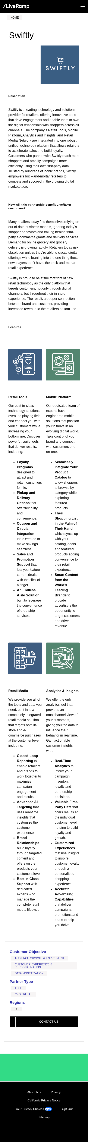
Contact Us (48, 1021)
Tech (18, 988)
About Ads (34, 1092)
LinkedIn (31, 1130)
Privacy (56, 1092)
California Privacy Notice (44, 1100)
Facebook (39, 1130)
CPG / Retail (24, 994)
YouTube (57, 1130)
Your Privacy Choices (30, 1109)
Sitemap (44, 1117)
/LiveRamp (21, 1067)
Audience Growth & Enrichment (39, 958)
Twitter (48, 1130)
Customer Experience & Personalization (33, 966)
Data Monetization (29, 973)
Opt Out (67, 1109)
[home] (16, 6)
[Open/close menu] (83, 6)
